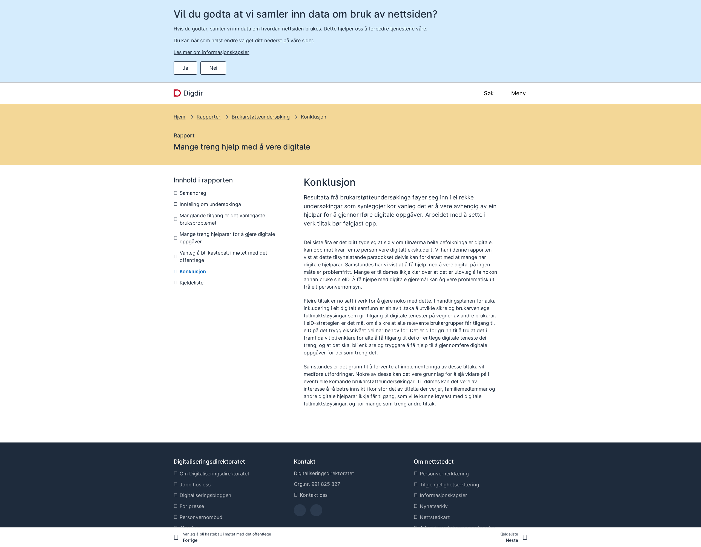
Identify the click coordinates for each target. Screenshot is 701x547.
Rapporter (208, 117)
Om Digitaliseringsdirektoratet (214, 473)
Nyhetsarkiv (434, 506)
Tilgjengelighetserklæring (449, 484)
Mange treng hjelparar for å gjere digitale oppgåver (227, 237)
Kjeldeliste (191, 283)
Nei (213, 68)
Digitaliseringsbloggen (205, 495)
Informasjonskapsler (443, 495)
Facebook (300, 512)
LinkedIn (316, 512)
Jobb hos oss (195, 484)
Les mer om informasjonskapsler (211, 52)
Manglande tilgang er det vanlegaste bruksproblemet (222, 219)
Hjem (179, 117)
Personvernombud (201, 517)
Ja (185, 68)
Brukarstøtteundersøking (261, 117)
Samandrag (193, 193)
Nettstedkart (435, 517)
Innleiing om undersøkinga (210, 204)
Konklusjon (313, 117)
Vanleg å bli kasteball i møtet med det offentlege (223, 256)
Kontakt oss (313, 495)
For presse (192, 506)
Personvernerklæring (444, 473)
